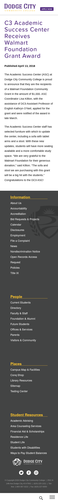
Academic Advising (21, 420)
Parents (14, 335)
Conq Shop (17, 375)
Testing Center (19, 391)
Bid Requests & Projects (24, 219)
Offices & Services (21, 329)
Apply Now (47, 9)
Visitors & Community (23, 340)
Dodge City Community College (20, 7)
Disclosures (17, 230)
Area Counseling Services (25, 426)
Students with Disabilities (25, 447)
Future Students (19, 324)
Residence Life (19, 437)
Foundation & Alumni (22, 318)
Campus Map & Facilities (25, 369)
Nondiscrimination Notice (25, 251)
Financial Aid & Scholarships (27, 431)
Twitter (21, 472)
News (13, 246)
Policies (15, 267)
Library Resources (21, 380)
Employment (17, 235)
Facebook (28, 472)
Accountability (18, 208)
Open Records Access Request (23, 259)
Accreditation (18, 214)
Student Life (17, 442)
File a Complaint (20, 240)
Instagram (36, 472)
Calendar (15, 224)
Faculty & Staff (19, 313)
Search (40, 497)
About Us (15, 203)
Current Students (20, 302)
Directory (15, 308)
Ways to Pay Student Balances (28, 453)
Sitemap (15, 386)
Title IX (14, 273)
